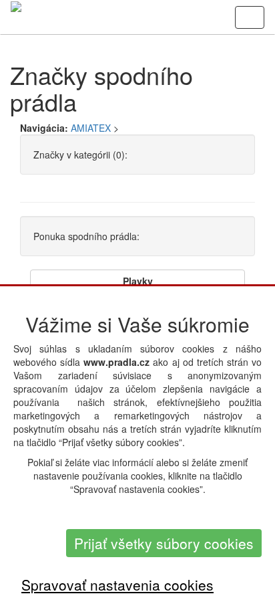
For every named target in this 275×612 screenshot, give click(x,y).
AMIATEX (91, 127)
